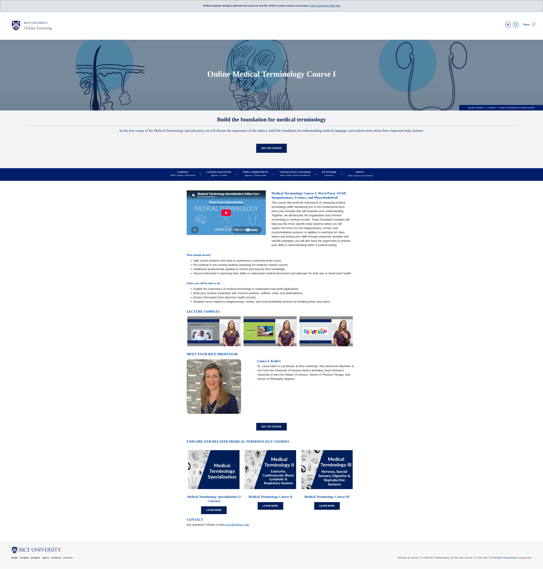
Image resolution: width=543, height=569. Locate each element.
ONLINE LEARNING (475, 108)
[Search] (516, 24)
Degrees (35, 558)
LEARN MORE (214, 510)
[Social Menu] (508, 24)
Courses (491, 108)
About (45, 558)
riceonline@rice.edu (237, 524)
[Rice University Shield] (16, 25)
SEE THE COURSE (271, 148)
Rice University (36, 22)
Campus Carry (525, 558)
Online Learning (38, 28)
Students (56, 558)
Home (14, 558)
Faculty (68, 558)
